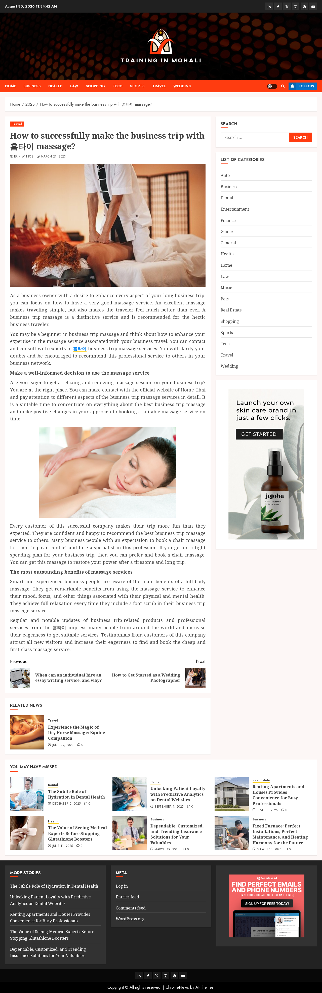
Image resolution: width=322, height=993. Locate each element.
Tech (118, 86)
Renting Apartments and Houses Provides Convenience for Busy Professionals (278, 795)
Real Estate (231, 310)
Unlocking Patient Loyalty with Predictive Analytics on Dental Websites (177, 794)
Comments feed (131, 908)
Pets (225, 299)
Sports (137, 86)
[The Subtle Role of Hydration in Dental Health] (27, 794)
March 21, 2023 (53, 157)
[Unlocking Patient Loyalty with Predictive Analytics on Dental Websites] (129, 794)
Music (226, 287)
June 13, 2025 (267, 810)
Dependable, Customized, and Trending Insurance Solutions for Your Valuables (177, 834)
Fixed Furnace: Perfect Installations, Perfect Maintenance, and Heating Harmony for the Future (280, 834)
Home (10, 86)
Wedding (182, 86)
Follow (306, 86)
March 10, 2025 (269, 850)
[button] (283, 86)
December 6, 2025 (66, 804)
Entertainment (235, 209)
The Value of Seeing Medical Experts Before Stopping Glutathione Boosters (77, 833)
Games (227, 231)
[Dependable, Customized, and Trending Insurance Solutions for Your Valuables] (129, 833)
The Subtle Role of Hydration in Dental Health (76, 794)
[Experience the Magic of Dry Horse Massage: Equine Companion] (27, 732)
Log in (122, 886)
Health (55, 86)
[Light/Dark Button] (272, 86)
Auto (225, 175)
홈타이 (80, 348)
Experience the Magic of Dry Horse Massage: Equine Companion (76, 732)
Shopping (95, 86)
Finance (228, 220)
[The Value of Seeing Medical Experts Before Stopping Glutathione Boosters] (27, 833)
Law (74, 86)
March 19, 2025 (166, 850)
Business (32, 86)
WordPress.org (130, 919)
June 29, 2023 (63, 745)
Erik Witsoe (23, 157)
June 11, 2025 (62, 846)
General (228, 243)
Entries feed (127, 897)
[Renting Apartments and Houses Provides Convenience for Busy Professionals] (232, 794)
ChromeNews (177, 987)
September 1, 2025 (168, 807)
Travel (159, 86)
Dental (227, 198)
